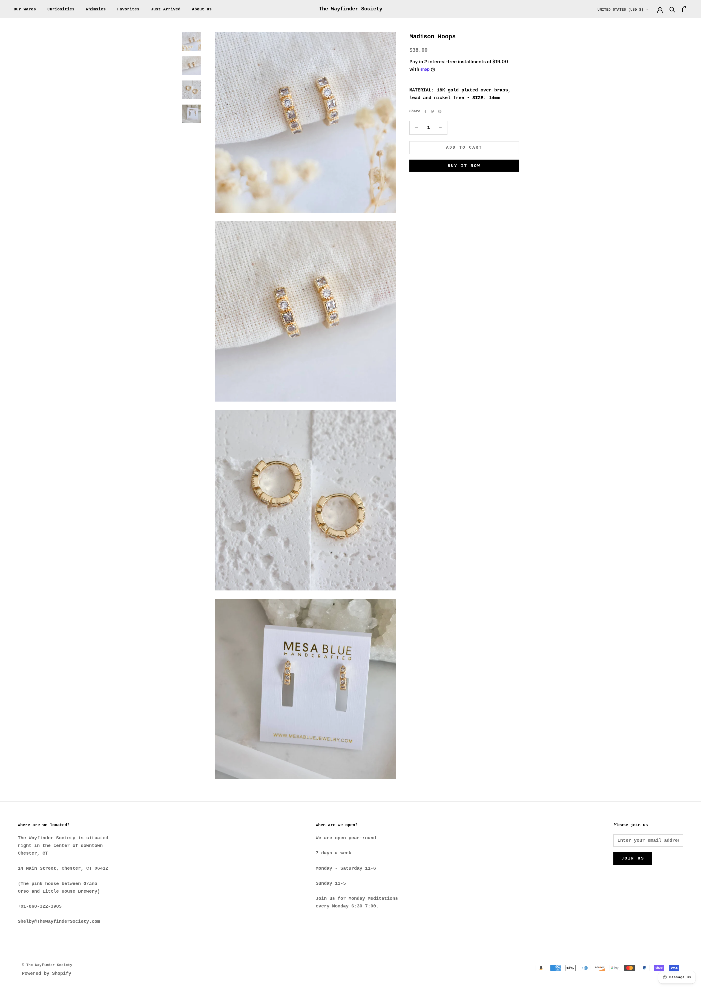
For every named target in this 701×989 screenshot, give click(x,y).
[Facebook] (425, 111)
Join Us (632, 858)
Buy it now (464, 166)
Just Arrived (165, 9)
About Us (202, 9)
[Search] (672, 9)
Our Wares (25, 9)
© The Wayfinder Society (47, 965)
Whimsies (96, 9)
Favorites (128, 9)
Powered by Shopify (46, 973)
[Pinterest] (439, 111)
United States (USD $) (620, 10)
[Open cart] (684, 9)
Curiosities (60, 9)
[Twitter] (432, 111)
